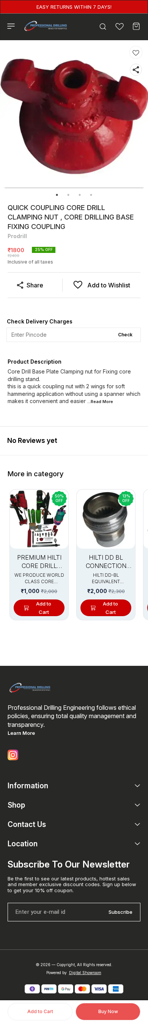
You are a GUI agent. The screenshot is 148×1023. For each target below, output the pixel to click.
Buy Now (108, 1011)
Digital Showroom (85, 972)
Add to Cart (40, 1011)
